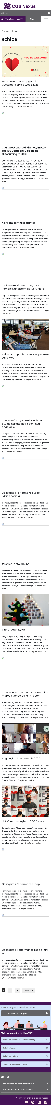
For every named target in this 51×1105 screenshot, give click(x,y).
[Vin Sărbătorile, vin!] (25, 610)
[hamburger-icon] (46, 19)
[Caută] (49, 13)
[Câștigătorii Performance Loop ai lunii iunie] (25, 930)
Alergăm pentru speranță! (18, 223)
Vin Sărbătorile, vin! (14, 629)
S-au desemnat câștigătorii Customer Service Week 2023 (20, 83)
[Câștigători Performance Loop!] (25, 864)
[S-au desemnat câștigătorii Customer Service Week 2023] (25, 62)
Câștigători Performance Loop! (21, 884)
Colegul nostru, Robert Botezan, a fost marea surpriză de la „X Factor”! (25, 694)
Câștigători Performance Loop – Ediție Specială (22, 494)
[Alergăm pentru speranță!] (25, 203)
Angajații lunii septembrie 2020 (21, 758)
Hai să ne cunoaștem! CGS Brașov (23, 821)
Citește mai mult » (24, 106)
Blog (32, 19)
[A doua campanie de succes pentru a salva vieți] (25, 334)
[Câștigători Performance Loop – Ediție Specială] (25, 473)
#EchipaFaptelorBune (15, 564)
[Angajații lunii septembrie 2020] (25, 738)
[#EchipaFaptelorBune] (25, 541)
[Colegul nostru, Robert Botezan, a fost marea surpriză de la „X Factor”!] (25, 672)
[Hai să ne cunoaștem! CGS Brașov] (25, 801)
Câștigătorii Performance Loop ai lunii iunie (25, 951)
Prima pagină (7, 31)
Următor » (28, 990)
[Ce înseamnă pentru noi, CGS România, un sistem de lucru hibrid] (25, 267)
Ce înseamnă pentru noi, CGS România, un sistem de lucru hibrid (23, 287)
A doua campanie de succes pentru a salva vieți (25, 356)
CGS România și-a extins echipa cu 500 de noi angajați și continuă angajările (23, 424)
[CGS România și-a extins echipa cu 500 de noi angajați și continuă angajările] (25, 400)
